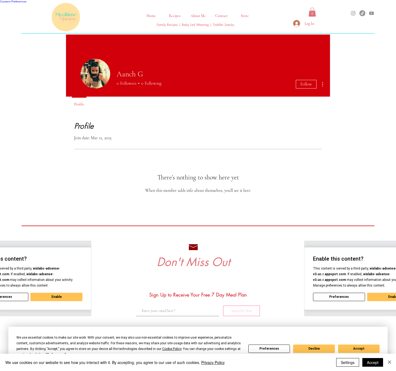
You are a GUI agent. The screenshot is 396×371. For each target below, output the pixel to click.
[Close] (389, 362)
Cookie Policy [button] (171, 349)
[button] (174, 16)
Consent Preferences (13, 1)
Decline (314, 348)
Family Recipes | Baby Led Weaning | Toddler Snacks (195, 24)
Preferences (269, 348)
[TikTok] (362, 13)
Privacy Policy (213, 362)
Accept (358, 348)
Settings (348, 362)
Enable (56, 297)
